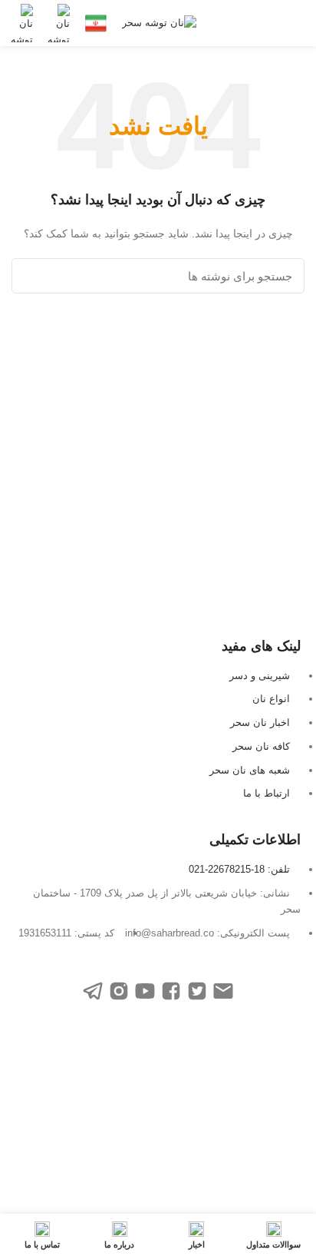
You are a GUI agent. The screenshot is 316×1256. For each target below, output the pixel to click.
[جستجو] (32, 275)
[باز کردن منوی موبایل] (297, 23)
